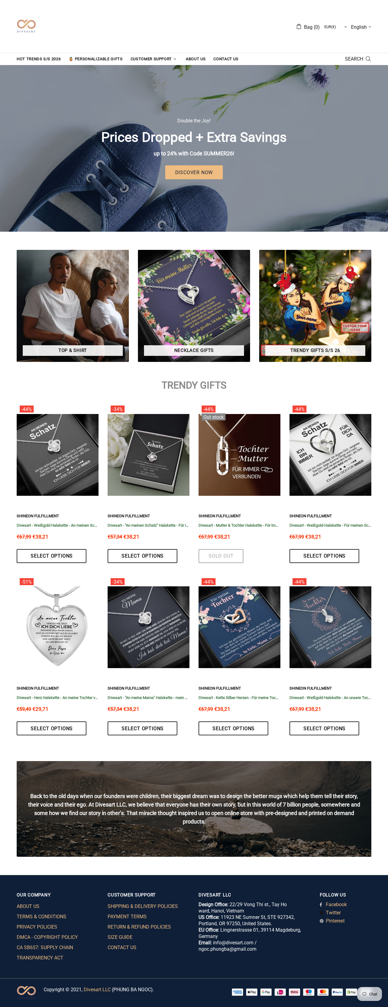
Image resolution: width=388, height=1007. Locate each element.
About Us (28, 906)
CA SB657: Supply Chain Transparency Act (45, 953)
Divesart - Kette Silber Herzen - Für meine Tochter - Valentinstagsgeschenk (239, 697)
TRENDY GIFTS (194, 385)
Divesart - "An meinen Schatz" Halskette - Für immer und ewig (148, 525)
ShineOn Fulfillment (38, 516)
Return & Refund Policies (139, 927)
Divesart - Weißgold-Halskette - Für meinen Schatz (330, 525)
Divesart (26, 26)
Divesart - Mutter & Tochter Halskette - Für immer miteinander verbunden (239, 525)
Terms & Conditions (41, 916)
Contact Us (122, 947)
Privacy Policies (37, 927)
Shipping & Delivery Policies (143, 906)
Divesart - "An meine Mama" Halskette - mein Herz (148, 697)
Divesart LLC (97, 989)
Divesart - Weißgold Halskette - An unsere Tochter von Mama (330, 697)
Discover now (194, 172)
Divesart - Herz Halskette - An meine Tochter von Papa (58, 697)
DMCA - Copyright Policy (47, 937)
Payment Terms (127, 916)
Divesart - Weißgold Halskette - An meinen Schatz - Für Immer (58, 525)
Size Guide (120, 937)
